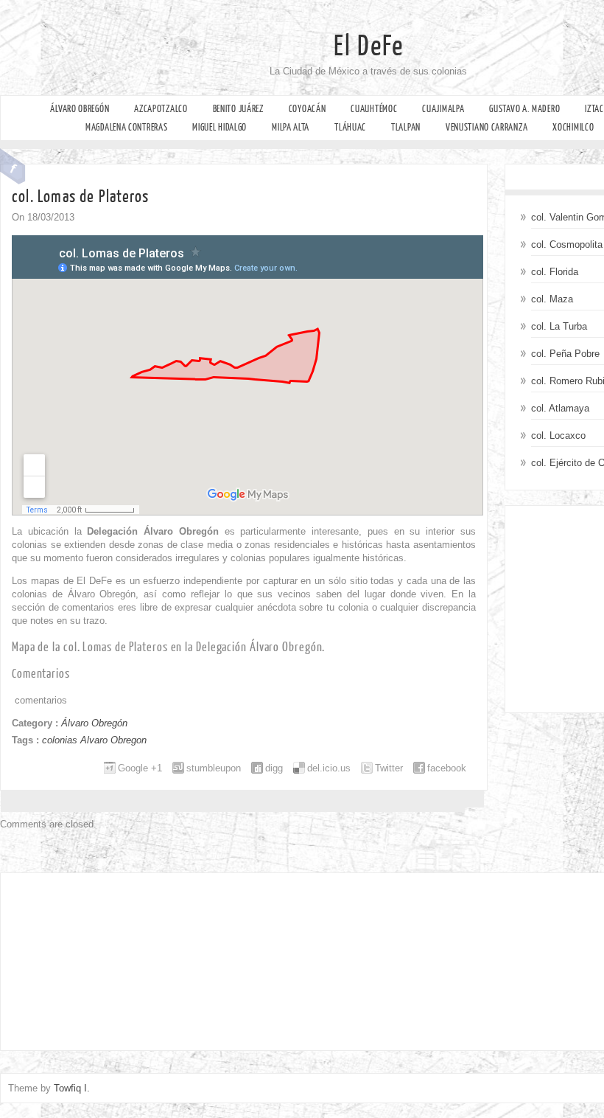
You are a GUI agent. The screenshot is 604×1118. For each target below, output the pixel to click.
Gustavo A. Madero (524, 108)
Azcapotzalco (160, 108)
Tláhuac (350, 127)
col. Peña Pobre (565, 353)
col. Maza (552, 299)
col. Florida (554, 271)
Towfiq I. (72, 1088)
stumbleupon (213, 768)
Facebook (13, 166)
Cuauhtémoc (374, 108)
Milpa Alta (290, 127)
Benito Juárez (238, 108)
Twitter (389, 768)
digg (274, 768)
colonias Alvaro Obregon (94, 740)
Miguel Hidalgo (219, 127)
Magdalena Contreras (126, 127)
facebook (446, 768)
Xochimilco (573, 127)
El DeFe (369, 46)
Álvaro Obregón (79, 108)
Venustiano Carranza (486, 127)
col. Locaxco (558, 435)
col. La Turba (559, 326)
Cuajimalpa (443, 108)
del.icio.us (329, 768)
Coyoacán (307, 108)
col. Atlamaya (560, 408)
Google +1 (140, 768)
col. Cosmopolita (567, 244)
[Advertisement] (103, 958)
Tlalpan (406, 127)
